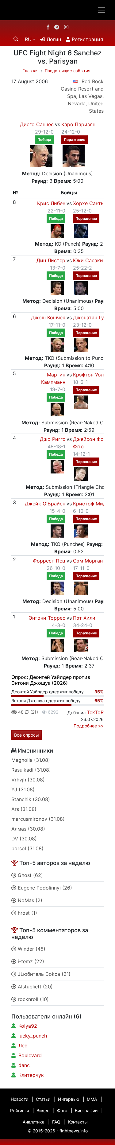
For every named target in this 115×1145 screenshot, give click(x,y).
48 (20, 712)
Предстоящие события (67, 70)
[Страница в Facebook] (48, 27)
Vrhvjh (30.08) (28, 780)
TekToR (95, 712)
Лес (22, 1045)
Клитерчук (31, 1075)
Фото (62, 1110)
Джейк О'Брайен (45, 503)
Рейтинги (19, 1110)
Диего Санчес (37, 124)
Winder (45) (30, 949)
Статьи (43, 1099)
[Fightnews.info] (57, 10)
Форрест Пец (49, 561)
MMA (92, 1099)
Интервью (68, 1099)
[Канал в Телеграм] (56, 27)
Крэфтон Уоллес (92, 375)
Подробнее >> (89, 725)
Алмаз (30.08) (28, 829)
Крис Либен (51, 203)
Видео (42, 1110)
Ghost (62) (29, 875)
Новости (19, 1099)
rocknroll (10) (32, 999)
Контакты (78, 1121)
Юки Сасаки (88, 260)
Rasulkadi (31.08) (31, 770)
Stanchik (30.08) (30, 799)
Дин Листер (50, 260)
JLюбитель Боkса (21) (43, 974)
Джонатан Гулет (92, 317)
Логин (53, 39)
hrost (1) (26, 913)
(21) (33, 712)
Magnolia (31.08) (30, 760)
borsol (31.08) (27, 848)
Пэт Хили (84, 618)
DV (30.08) (24, 838)
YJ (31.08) (23, 789)
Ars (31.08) (23, 809)
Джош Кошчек (48, 317)
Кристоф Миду (91, 503)
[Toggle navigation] (101, 10)
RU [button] (28, 39)
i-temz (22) (30, 961)
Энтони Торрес (47, 618)
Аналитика (33, 1121)
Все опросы (26, 735)
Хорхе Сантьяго (92, 203)
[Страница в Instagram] (66, 27)
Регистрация (86, 39)
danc (24, 1065)
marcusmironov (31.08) (38, 819)
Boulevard (30, 1055)
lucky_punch (32, 1036)
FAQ (56, 1121)
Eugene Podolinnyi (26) (44, 888)
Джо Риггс (52, 439)
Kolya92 (27, 1026)
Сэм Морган (88, 561)
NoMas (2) (29, 900)
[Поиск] (16, 39)
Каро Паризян (78, 124)
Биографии (86, 1110)
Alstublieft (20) (34, 986)
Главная (30, 70)
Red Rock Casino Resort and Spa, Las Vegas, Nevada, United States (82, 96)
